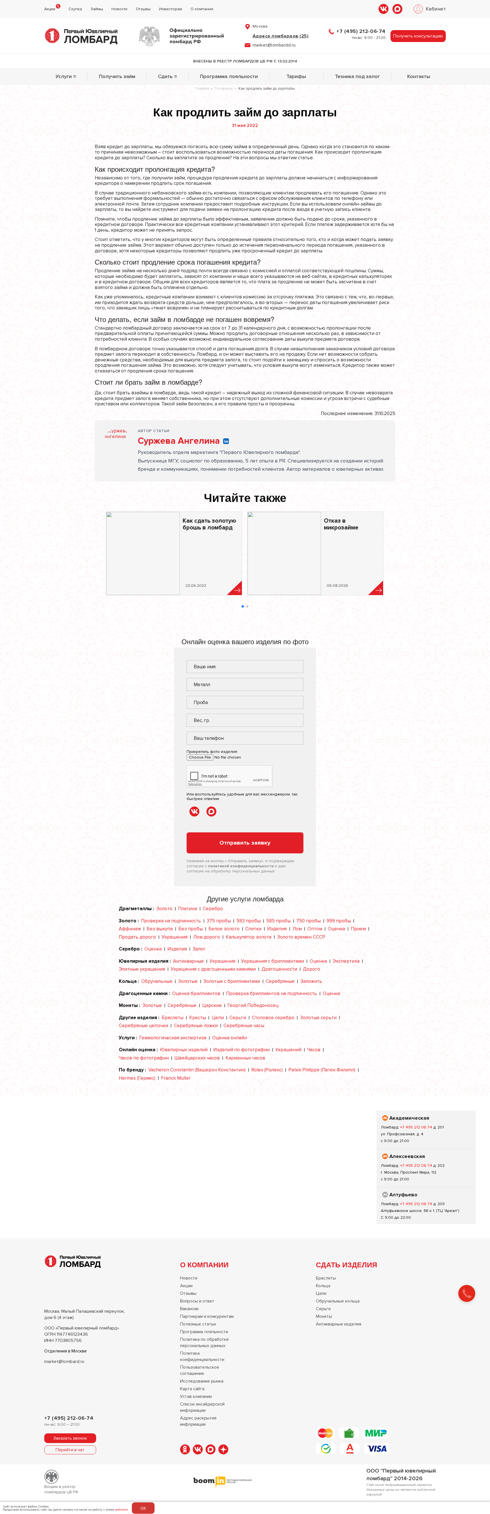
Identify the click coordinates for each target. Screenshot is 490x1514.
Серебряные (280, 981)
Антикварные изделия (338, 1324)
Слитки (253, 929)
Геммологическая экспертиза (172, 1038)
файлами (121, 1509)
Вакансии (189, 1309)
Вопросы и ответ (197, 1301)
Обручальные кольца (338, 1301)
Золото (164, 909)
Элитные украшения (142, 969)
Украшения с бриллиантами (272, 961)
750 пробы (308, 921)
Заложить (311, 981)
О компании (202, 9)
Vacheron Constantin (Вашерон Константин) (197, 1070)
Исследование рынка (201, 1381)
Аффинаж (130, 929)
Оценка (336, 929)
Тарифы (296, 76)
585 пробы (278, 921)
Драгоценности (279, 969)
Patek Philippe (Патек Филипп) (321, 1070)
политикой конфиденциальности (241, 866)
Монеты (324, 1316)
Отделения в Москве (65, 1351)
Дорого (311, 969)
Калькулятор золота (248, 937)
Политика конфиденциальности (202, 1356)
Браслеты (172, 1018)
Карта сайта (192, 1389)
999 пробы (338, 921)
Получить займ (117, 76)
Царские (212, 1005)
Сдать (167, 76)
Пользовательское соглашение (199, 1370)
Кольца (323, 1286)
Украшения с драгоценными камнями (213, 969)
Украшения (174, 937)
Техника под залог (357, 76)
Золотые (188, 981)
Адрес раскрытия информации (198, 1421)
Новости (119, 9)
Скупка (75, 9)
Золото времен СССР (301, 937)
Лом (297, 929)
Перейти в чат (70, 1450)
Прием (358, 929)
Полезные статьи (198, 1324)
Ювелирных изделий (184, 1050)
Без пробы (190, 929)
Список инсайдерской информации (202, 1407)
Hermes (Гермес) (137, 1078)
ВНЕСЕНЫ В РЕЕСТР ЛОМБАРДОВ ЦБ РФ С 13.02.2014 (245, 61)
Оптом (314, 929)
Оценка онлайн (229, 1038)
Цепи (218, 1018)
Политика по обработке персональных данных (204, 1342)
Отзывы (143, 9)
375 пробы (219, 921)
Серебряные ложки (196, 1026)
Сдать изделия (346, 1264)
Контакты (418, 76)
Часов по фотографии (144, 1058)
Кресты (197, 1018)
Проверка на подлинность (171, 921)
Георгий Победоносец (252, 1005)
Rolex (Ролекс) (267, 1070)
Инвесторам (170, 9)
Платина (187, 909)
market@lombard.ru (64, 1361)
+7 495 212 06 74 (416, 1127)
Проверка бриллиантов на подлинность (271, 993)
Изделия (277, 929)
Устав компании (196, 1396)
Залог (199, 949)
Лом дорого (206, 937)
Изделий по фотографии (241, 1050)
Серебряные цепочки (143, 1026)
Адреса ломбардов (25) (281, 36)
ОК (143, 1508)
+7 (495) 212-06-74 (361, 31)
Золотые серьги (318, 1018)
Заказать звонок (70, 1438)
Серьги (237, 1018)
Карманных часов (245, 1058)
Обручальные (156, 981)
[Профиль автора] (117, 441)
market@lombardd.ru (274, 45)
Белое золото (224, 929)
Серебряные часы (243, 1026)
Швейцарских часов (197, 1058)
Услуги (66, 76)
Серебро (213, 909)
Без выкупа (160, 929)
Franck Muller (176, 1078)
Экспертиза (346, 961)
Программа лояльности (229, 76)
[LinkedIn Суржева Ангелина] (226, 441)
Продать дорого (137, 937)
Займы (96, 9)
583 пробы (248, 921)
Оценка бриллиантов (196, 993)
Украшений (288, 1050)
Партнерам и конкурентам (207, 1316)
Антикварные (188, 961)
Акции (49, 9)
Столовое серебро (273, 1018)
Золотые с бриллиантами (231, 981)
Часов (313, 1050)
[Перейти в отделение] (426, 1130)
